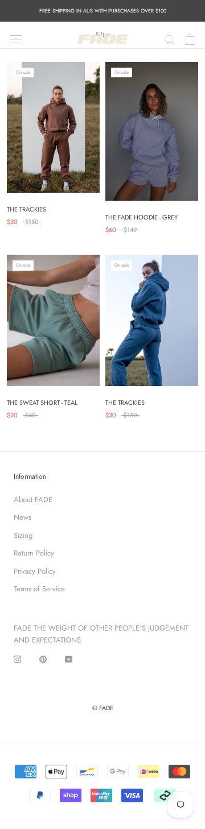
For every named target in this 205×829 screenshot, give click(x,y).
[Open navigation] (16, 38)
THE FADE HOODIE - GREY (141, 217)
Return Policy (34, 553)
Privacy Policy (35, 571)
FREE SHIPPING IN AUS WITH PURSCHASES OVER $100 (102, 10)
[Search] (170, 38)
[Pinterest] (43, 659)
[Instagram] (17, 659)
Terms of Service (39, 588)
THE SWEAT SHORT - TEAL (42, 402)
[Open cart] (190, 38)
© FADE (102, 707)
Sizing (23, 535)
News (22, 517)
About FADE (33, 499)
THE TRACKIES (26, 209)
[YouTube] (68, 659)
